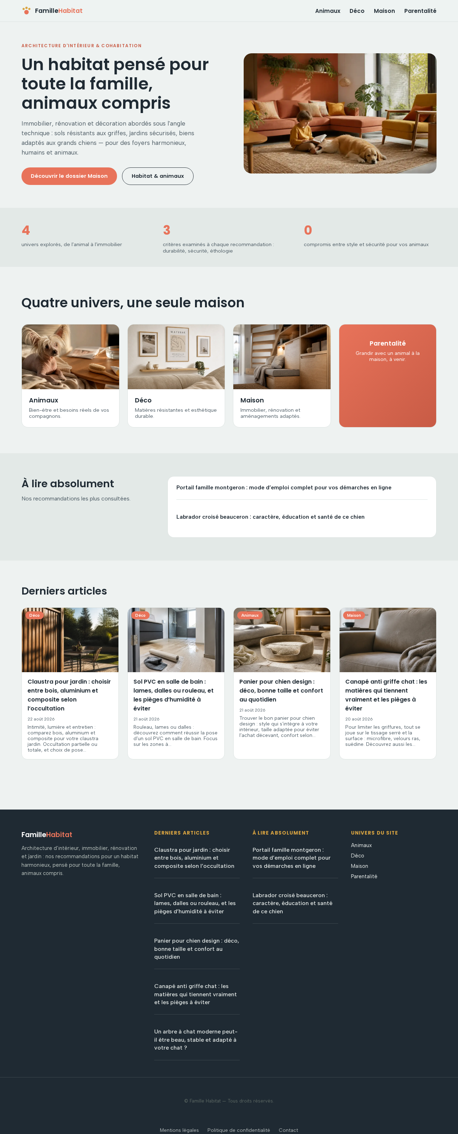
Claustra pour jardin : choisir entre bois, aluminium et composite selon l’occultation (194, 857)
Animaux (327, 11)
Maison (384, 11)
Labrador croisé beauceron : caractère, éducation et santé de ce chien (270, 516)
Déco (357, 11)
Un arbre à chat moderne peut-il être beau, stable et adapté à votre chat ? (196, 1039)
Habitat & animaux (158, 176)
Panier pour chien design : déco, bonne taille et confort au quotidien (196, 948)
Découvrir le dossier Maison (69, 176)
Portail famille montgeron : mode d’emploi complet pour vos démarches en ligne (283, 487)
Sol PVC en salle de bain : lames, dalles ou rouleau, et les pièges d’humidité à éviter (195, 903)
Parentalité (420, 11)
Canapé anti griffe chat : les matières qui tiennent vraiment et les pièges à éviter (195, 994)
